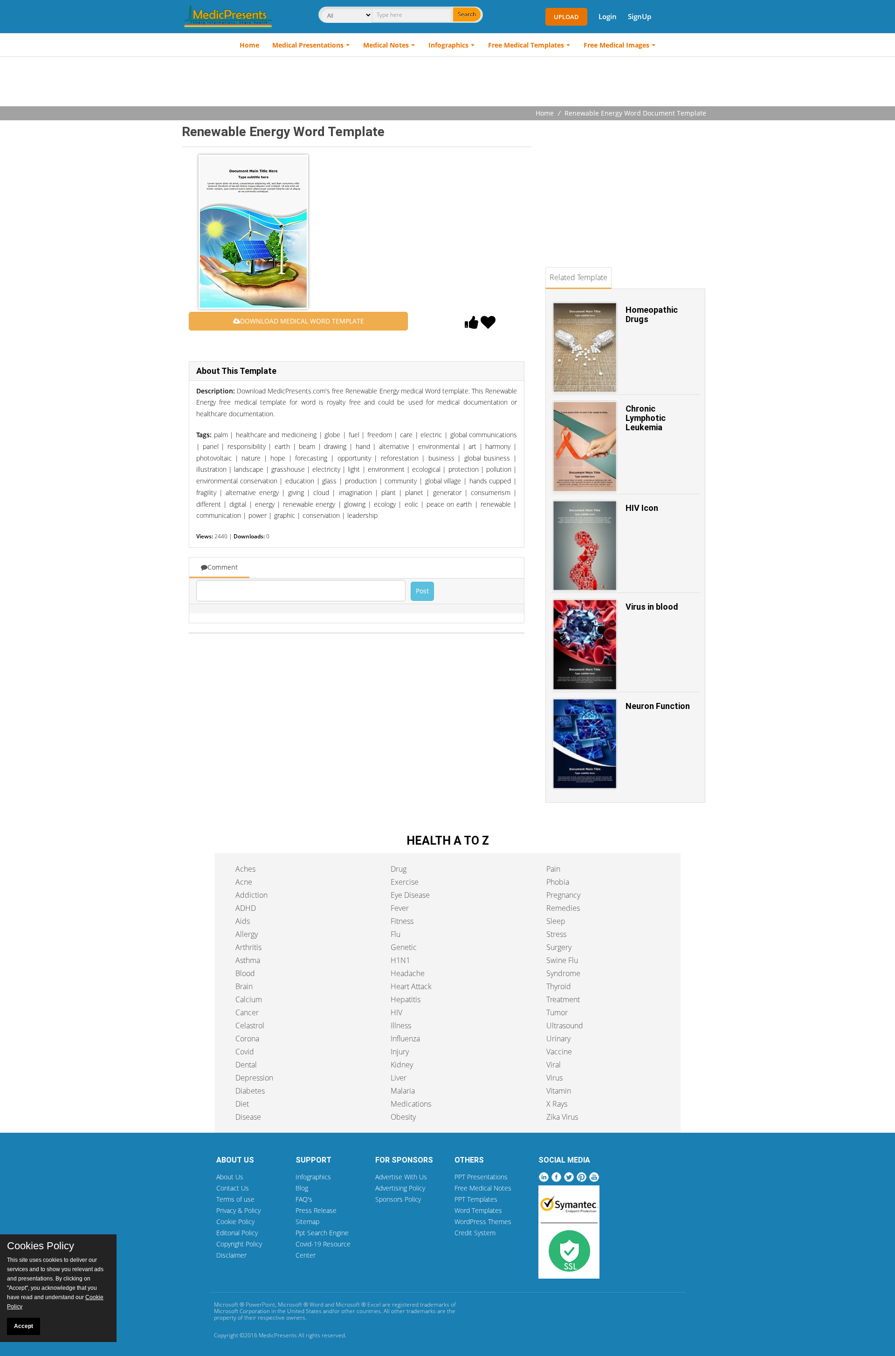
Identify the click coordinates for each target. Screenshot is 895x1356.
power (257, 515)
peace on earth (449, 504)
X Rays (556, 1104)
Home (249, 45)
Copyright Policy (239, 1243)
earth (282, 446)
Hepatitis (405, 999)
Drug (398, 869)
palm (221, 434)
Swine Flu (562, 960)
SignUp (639, 16)
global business (487, 458)
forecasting (311, 458)
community (401, 480)
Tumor (557, 1012)
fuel (354, 434)
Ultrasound (564, 1025)
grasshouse (288, 469)
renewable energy (309, 504)
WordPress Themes (482, 1221)
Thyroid (558, 986)
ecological (426, 469)
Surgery (558, 947)
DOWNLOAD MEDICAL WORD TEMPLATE (302, 321)
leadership (362, 515)
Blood (245, 973)
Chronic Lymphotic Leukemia (646, 418)
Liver (398, 1078)
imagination (355, 492)
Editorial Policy (237, 1232)
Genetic (404, 947)
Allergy (246, 934)
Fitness (402, 921)
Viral (553, 1065)
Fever (400, 908)
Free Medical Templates (526, 45)
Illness (401, 1025)
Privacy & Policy (238, 1210)
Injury (400, 1051)
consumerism (490, 492)
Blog (302, 1188)
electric (431, 434)
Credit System (475, 1232)
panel (211, 446)
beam (307, 446)
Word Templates (478, 1210)
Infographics (448, 45)
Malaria (403, 1091)
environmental (439, 446)
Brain (244, 986)
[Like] (472, 325)
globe (332, 434)
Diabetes (250, 1091)
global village (443, 480)
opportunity (354, 458)
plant (388, 492)
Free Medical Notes (482, 1188)
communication (218, 515)
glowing (354, 504)
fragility (206, 492)
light (354, 469)
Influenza (405, 1038)
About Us (229, 1176)
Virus (554, 1078)
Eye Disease (410, 895)
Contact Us (232, 1188)
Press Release (316, 1210)
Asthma (247, 960)
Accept (23, 1326)
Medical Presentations (308, 45)
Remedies (563, 908)
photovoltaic (214, 458)
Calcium (248, 999)
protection (463, 469)
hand (363, 446)
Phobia (557, 882)
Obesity (403, 1117)
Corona (247, 1038)
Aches (245, 869)
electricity (326, 469)
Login (608, 16)
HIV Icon (642, 508)
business (441, 458)
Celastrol (249, 1025)
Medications (411, 1104)
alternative (394, 446)
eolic (411, 504)
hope (277, 458)
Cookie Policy (235, 1221)
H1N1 (400, 960)
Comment (222, 567)
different (208, 504)
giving (296, 492)
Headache (408, 973)
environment (386, 469)
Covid (244, 1051)
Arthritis (248, 947)
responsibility (246, 446)
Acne (243, 882)
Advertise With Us (401, 1176)
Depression (254, 1078)
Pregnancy (563, 895)
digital (237, 504)
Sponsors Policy (398, 1199)
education (299, 480)
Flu (395, 934)
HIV (396, 1012)
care (406, 434)
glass (329, 480)
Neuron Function (658, 706)
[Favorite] (488, 325)
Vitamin (558, 1091)
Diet (242, 1104)
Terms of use (235, 1199)
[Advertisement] (447, 82)
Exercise (405, 882)
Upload (566, 17)
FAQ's (304, 1199)
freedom (379, 434)
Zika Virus (562, 1117)
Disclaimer (231, 1255)
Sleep (555, 921)
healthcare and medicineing (276, 434)
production (361, 480)
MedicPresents (278, 1335)
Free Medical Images (616, 45)
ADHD (245, 908)
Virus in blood (652, 607)
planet (414, 492)
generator (447, 492)
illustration (211, 469)
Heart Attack (411, 986)
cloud (321, 492)
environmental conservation (236, 480)
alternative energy (252, 492)
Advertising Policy (400, 1188)
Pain (553, 869)
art (472, 446)
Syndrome (563, 973)
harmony (497, 446)
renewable (496, 504)
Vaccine (559, 1051)
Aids (242, 921)
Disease (248, 1117)
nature (251, 458)
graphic (284, 515)
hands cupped (490, 480)
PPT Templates (475, 1199)
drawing (335, 446)
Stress (556, 934)
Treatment (563, 999)
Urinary (558, 1038)
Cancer (247, 1012)
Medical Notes (386, 45)
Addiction (251, 895)
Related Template (578, 277)
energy (265, 504)
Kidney (402, 1065)
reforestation (400, 458)
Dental (246, 1065)
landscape (248, 469)
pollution (498, 469)
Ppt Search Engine (322, 1232)
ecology (385, 504)
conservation (321, 515)
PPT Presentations (481, 1176)
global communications (483, 434)
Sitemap (307, 1221)
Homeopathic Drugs (652, 314)
